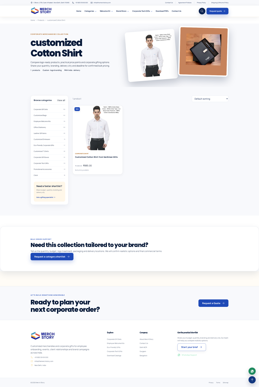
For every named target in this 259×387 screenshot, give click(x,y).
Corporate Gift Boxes (49, 157)
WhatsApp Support (189, 355)
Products (41, 20)
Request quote (216, 11)
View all (61, 100)
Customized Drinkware (49, 139)
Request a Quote (211, 303)
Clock (49, 175)
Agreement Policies (184, 3)
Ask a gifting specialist (45, 197)
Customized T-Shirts (49, 151)
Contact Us (169, 3)
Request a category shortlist (49, 256)
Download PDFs (162, 11)
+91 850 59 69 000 (81, 3)
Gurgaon (143, 351)
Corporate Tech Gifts (141, 11)
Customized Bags (49, 115)
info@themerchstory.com (102, 3)
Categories (89, 11)
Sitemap (225, 383)
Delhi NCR (143, 347)
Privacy (211, 383)
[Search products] (202, 11)
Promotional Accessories (49, 169)
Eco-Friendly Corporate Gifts (49, 145)
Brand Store (121, 11)
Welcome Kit (105, 11)
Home (78, 11)
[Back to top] (252, 379)
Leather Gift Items (49, 133)
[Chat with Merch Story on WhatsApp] (252, 371)
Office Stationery (49, 127)
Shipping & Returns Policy (219, 3)
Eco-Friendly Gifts (113, 347)
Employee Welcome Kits (49, 121)
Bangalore (143, 356)
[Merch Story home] (42, 11)
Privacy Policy (201, 3)
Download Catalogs (114, 356)
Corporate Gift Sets (49, 109)
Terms (218, 383)
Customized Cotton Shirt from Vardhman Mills (96, 157)
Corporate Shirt (82, 154)
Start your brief (189, 347)
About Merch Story (146, 339)
